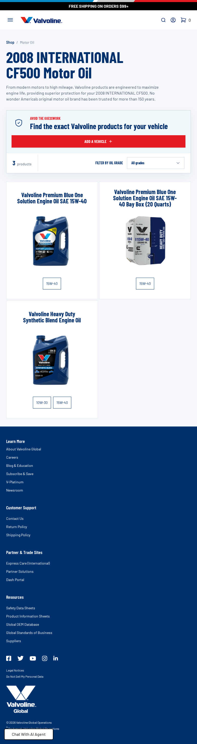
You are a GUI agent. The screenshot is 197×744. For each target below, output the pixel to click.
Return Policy (16, 526)
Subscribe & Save (19, 473)
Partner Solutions (20, 571)
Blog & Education (19, 465)
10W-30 (42, 402)
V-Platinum (15, 482)
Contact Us (15, 518)
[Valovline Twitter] (20, 658)
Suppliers (13, 641)
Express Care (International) (28, 563)
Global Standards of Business (29, 632)
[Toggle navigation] (10, 19)
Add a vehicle (95, 141)
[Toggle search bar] (163, 20)
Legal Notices (15, 670)
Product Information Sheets (28, 616)
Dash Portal (15, 579)
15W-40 (52, 283)
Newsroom (14, 490)
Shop (10, 42)
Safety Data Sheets (20, 608)
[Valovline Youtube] (33, 658)
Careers (12, 457)
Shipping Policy (18, 535)
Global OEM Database (22, 624)
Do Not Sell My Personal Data (24, 676)
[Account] (173, 20)
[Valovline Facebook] (8, 658)
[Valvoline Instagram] (44, 658)
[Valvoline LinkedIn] (55, 658)
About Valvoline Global (23, 449)
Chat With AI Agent (29, 734)
